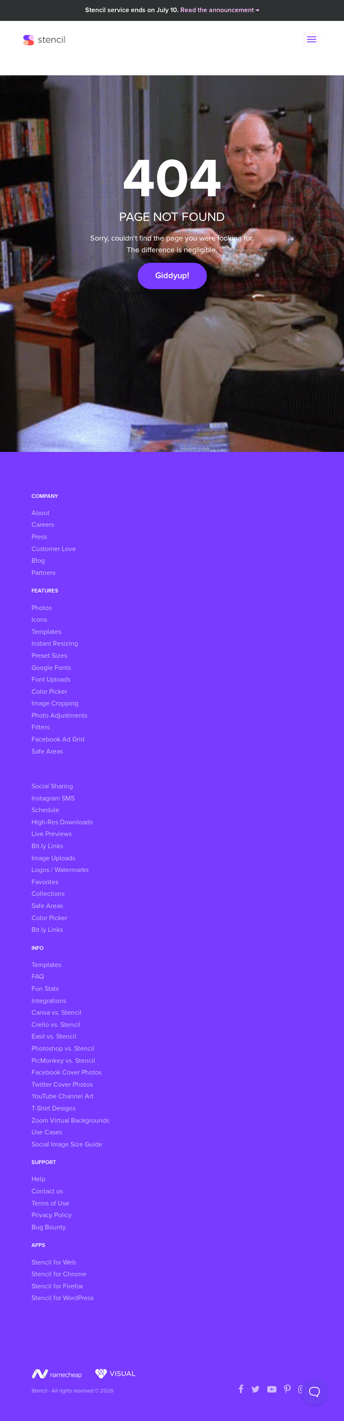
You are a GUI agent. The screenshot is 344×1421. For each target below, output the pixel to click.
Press (39, 537)
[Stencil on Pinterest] (287, 1390)
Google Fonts (51, 667)
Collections (48, 893)
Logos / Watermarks (60, 870)
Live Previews (51, 834)
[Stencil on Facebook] (241, 1390)
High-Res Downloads (62, 822)
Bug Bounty (48, 1227)
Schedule (45, 810)
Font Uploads (50, 679)
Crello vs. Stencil (56, 1024)
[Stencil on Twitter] (255, 1390)
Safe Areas (47, 751)
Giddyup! (172, 276)
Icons (39, 619)
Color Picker (49, 691)
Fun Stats (45, 988)
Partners (43, 572)
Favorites (44, 882)
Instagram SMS (53, 798)
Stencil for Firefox (57, 1286)
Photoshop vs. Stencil (62, 1048)
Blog (38, 560)
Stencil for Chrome (58, 1274)
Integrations (48, 1001)
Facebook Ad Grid (57, 739)
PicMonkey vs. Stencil (63, 1060)
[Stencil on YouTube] (271, 1390)
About (40, 513)
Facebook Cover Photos (66, 1072)
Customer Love (53, 549)
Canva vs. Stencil (56, 1012)
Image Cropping (54, 703)
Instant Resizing (54, 643)
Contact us (47, 1191)
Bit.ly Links (47, 846)
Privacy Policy (51, 1215)
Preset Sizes (49, 655)
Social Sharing (52, 786)
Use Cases (46, 1132)
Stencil (46, 39)
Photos (41, 608)
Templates (46, 631)
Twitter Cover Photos (62, 1084)
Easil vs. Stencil (53, 1036)
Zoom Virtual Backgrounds (70, 1120)
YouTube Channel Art (62, 1096)
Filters (40, 727)
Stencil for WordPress (62, 1298)
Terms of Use (50, 1203)
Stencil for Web (53, 1262)
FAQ (37, 976)
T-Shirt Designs (53, 1108)
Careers (42, 524)
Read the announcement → (219, 10)
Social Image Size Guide (66, 1144)
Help (38, 1179)
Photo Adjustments (59, 715)
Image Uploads (53, 858)
